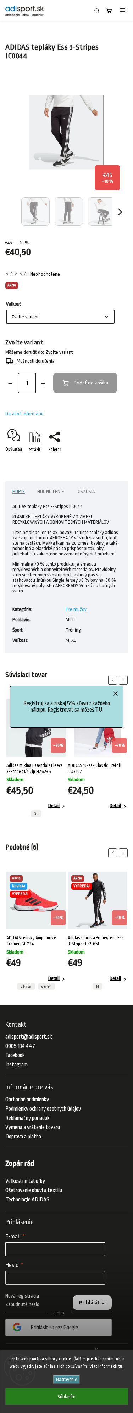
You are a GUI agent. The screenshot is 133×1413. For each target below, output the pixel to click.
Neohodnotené (45, 274)
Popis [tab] (18, 491)
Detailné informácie (24, 413)
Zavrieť (110, 461)
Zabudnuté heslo (22, 1304)
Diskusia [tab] (86, 491)
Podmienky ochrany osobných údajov (43, 1109)
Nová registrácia (22, 1296)
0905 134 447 (20, 1046)
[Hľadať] (97, 10)
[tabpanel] (36, 759)
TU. (99, 710)
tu (120, 1366)
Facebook (15, 1055)
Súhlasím (66, 1396)
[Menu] (122, 11)
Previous (114, 680)
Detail (54, 805)
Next (124, 680)
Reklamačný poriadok (27, 1118)
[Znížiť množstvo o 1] (10, 383)
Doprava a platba (23, 1136)
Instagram (16, 1064)
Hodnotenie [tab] (50, 491)
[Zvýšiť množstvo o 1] (43, 383)
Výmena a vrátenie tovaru (32, 1127)
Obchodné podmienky (27, 1099)
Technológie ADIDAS (27, 1199)
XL (36, 814)
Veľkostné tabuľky (25, 1181)
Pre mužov (76, 609)
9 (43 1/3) (26, 986)
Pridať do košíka (91, 382)
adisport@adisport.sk (28, 1037)
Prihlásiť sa (92, 1302)
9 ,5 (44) (46, 986)
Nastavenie (66, 1379)
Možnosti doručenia (36, 361)
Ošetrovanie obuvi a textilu (33, 1190)
